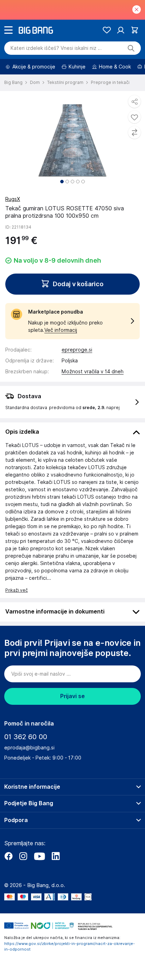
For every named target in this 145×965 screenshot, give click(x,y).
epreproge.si (77, 350)
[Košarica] (134, 30)
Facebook (8, 856)
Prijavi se (72, 696)
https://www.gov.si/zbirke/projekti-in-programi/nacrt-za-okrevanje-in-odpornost (69, 946)
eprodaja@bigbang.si (29, 747)
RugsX (12, 199)
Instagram (23, 856)
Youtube (39, 856)
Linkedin (55, 856)
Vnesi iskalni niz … (56, 48)
